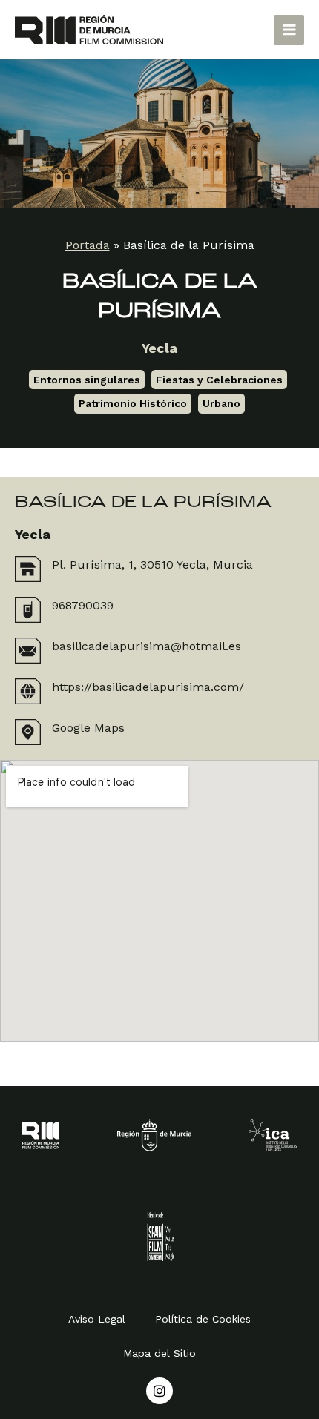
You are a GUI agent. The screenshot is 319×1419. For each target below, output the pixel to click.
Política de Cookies (203, 1319)
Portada (87, 245)
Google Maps (88, 728)
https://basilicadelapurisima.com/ (148, 687)
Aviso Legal (96, 1319)
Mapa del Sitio (159, 1353)
